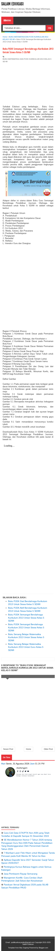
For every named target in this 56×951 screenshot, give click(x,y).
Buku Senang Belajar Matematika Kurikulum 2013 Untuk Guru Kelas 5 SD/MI (25, 647)
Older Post (48, 749)
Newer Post (8, 749)
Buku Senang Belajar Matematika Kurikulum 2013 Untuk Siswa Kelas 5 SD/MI (26, 637)
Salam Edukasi (12, 4)
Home (28, 749)
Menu (8, 20)
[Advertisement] (28, 84)
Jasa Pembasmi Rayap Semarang (20, 873)
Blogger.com (43, 948)
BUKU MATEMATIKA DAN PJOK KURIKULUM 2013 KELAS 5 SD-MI (27, 60)
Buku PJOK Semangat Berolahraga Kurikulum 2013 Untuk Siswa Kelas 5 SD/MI (26, 617)
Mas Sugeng (24, 948)
